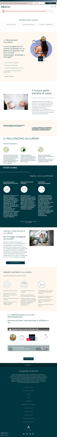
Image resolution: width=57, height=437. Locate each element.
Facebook (24, 434)
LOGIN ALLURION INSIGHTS (28, 24)
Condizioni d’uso (28, 411)
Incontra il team (28, 387)
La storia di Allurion (28, 390)
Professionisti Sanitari (28, 418)
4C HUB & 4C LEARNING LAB (45, 24)
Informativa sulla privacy (28, 404)
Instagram (30, 434)
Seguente (51, 3)
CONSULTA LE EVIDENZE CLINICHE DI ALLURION (28, 222)
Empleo (28, 394)
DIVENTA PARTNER (9, 76)
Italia (53, 0)
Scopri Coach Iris (4, 434)
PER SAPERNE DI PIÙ (15, 262)
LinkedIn (33, 434)
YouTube (27, 434)
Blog (28, 397)
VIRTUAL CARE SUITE (11, 24)
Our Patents (28, 401)
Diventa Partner (28, 358)
